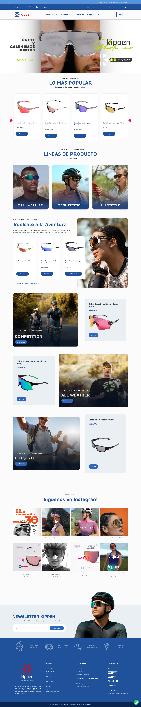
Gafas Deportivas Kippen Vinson (85, 123)
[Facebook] (109, 681)
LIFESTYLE (91, 15)
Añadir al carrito (49, 273)
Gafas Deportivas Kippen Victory (114, 123)
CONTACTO (107, 7)
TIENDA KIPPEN (51, 15)
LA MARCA (76, 7)
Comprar (21, 135)
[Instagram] (113, 681)
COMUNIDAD (96, 7)
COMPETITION (65, 15)
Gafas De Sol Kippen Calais (101, 420)
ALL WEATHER (79, 15)
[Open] (27, 522)
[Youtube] (117, 681)
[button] (2, 46)
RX (99, 15)
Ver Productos (21, 342)
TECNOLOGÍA (86, 7)
